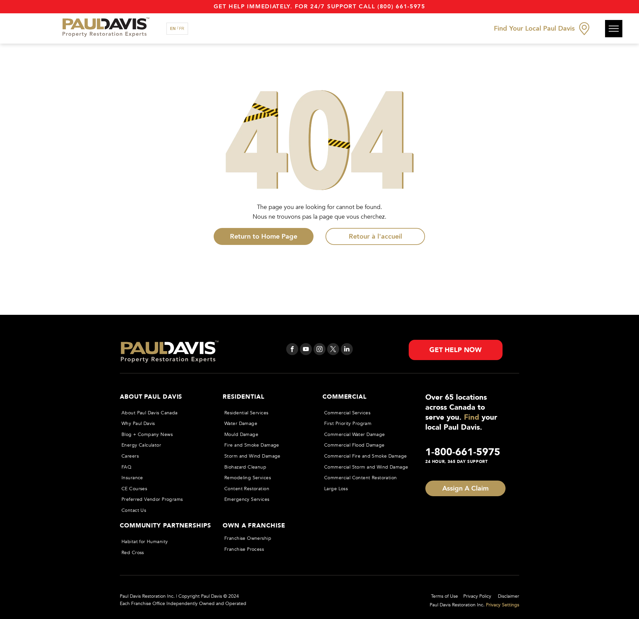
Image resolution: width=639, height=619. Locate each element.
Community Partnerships (165, 525)
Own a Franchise (254, 525)
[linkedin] (347, 350)
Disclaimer (508, 596)
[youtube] (306, 350)
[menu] (613, 28)
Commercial (344, 397)
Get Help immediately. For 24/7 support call (294, 6)
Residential (244, 397)
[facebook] (292, 350)
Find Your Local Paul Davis (534, 28)
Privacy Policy (477, 596)
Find (471, 417)
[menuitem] (165, 412)
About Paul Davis (151, 397)
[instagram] (319, 350)
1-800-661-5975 (462, 452)
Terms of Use (444, 596)
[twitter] (333, 350)
